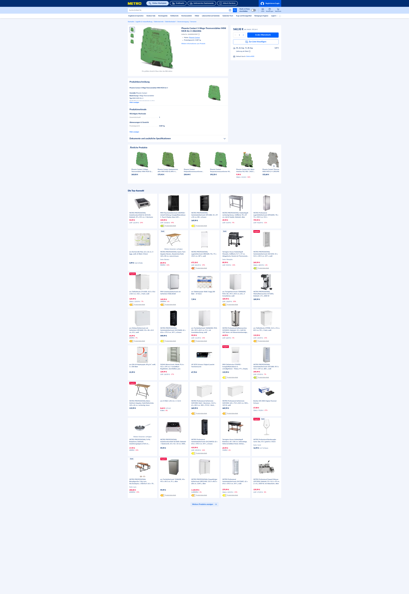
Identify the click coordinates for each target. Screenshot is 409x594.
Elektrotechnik (158, 21)
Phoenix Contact (194, 37)
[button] (270, 3)
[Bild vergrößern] (157, 48)
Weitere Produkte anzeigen (202, 504)
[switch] (253, 10)
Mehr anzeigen (134, 102)
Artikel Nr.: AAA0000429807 (189, 34)
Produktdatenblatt (170, 226)
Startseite (131, 21)
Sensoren (193, 21)
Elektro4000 (250, 56)
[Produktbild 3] (132, 41)
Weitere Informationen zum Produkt (193, 43)
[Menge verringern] (235, 35)
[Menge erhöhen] (243, 35)
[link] (278, 10)
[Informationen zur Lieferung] (250, 51)
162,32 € (238, 29)
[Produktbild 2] (132, 35)
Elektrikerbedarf (170, 21)
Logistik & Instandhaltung (144, 21)
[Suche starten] (235, 10)
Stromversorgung (183, 21)
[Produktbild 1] (132, 29)
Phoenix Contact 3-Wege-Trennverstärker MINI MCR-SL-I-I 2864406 (203, 29)
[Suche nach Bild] (230, 10)
